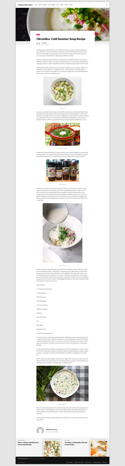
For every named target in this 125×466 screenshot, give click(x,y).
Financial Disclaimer (79, 462)
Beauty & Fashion (42, 4)
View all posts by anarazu (52, 431)
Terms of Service (97, 462)
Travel (71, 4)
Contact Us (104, 462)
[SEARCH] (106, 5)
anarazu (44, 43)
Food (57, 4)
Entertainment (51, 4)
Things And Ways (25, 5)
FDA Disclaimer (69, 462)
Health (62, 4)
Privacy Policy (88, 462)
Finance (66, 4)
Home (36, 4)
